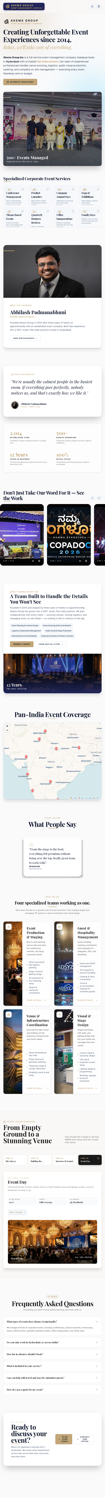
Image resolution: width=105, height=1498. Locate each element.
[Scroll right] (99, 498)
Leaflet (74, 798)
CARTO (98, 798)
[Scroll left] (92, 498)
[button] (45, 731)
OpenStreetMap (87, 798)
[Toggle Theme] (92, 6)
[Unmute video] (33, 560)
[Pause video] (39, 560)
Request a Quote (21, 644)
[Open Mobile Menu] (99, 6)
